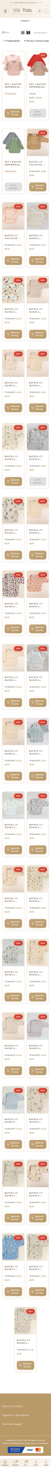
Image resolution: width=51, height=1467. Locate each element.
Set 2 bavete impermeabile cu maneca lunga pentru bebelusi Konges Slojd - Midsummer (13, 163)
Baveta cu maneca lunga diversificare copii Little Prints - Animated (25, 1341)
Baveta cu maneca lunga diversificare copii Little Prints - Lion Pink (37, 605)
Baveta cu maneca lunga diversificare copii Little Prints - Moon (37, 531)
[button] (5, 11)
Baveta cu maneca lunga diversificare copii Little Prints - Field (13, 899)
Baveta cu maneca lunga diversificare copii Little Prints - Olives (37, 457)
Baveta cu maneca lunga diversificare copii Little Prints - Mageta (13, 605)
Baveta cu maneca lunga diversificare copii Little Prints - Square (37, 310)
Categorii (24, 20)
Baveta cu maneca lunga (37, 40)
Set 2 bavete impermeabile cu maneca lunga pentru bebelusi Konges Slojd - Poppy (37, 85)
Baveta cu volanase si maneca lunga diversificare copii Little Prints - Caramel (37, 163)
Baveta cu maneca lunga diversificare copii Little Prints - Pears (13, 457)
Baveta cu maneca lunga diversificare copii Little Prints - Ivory (37, 678)
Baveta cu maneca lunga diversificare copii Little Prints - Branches (13, 1194)
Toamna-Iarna (30, 2)
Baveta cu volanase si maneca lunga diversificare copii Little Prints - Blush (13, 237)
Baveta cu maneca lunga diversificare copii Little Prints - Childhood (37, 1120)
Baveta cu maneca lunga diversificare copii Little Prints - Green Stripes (37, 752)
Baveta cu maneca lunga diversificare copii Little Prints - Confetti (37, 1047)
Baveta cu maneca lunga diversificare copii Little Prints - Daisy (13, 1047)
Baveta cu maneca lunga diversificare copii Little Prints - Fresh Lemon (13, 826)
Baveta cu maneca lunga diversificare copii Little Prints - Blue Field (37, 1194)
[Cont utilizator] (46, 11)
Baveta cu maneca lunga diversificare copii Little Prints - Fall (37, 899)
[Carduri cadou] (39, 11)
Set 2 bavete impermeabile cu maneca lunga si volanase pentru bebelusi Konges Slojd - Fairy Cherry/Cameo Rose (13, 85)
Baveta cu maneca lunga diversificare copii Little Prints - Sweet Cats (13, 310)
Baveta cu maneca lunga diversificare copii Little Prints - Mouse (13, 531)
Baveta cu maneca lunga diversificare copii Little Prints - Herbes (13, 752)
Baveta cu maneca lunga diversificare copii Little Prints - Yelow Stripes (37, 237)
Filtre (7, 32)
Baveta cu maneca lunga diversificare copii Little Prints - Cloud (13, 1120)
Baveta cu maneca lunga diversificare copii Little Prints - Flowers (37, 826)
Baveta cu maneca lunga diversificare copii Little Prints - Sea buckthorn (37, 384)
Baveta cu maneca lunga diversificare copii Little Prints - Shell (13, 384)
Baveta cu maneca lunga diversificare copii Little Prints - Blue (13, 1268)
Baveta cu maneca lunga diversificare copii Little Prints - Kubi (13, 678)
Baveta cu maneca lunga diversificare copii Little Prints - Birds (37, 1268)
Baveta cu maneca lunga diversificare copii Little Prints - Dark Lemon (37, 973)
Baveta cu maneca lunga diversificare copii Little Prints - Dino (13, 973)
